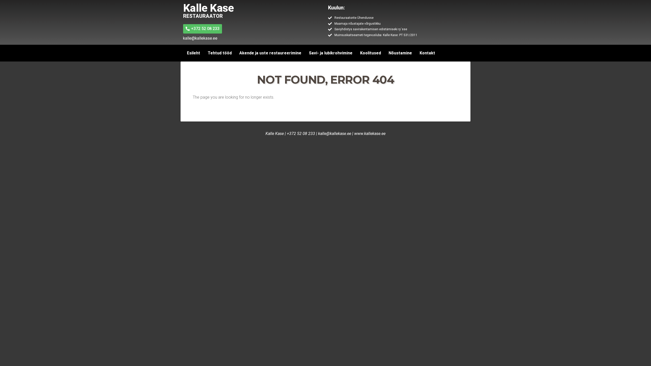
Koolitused (370, 53)
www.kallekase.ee (370, 133)
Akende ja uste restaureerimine (270, 53)
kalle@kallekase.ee (334, 133)
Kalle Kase (208, 8)
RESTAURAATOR (203, 16)
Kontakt (427, 53)
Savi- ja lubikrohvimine (330, 53)
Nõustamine (400, 53)
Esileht (193, 53)
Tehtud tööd (220, 53)
